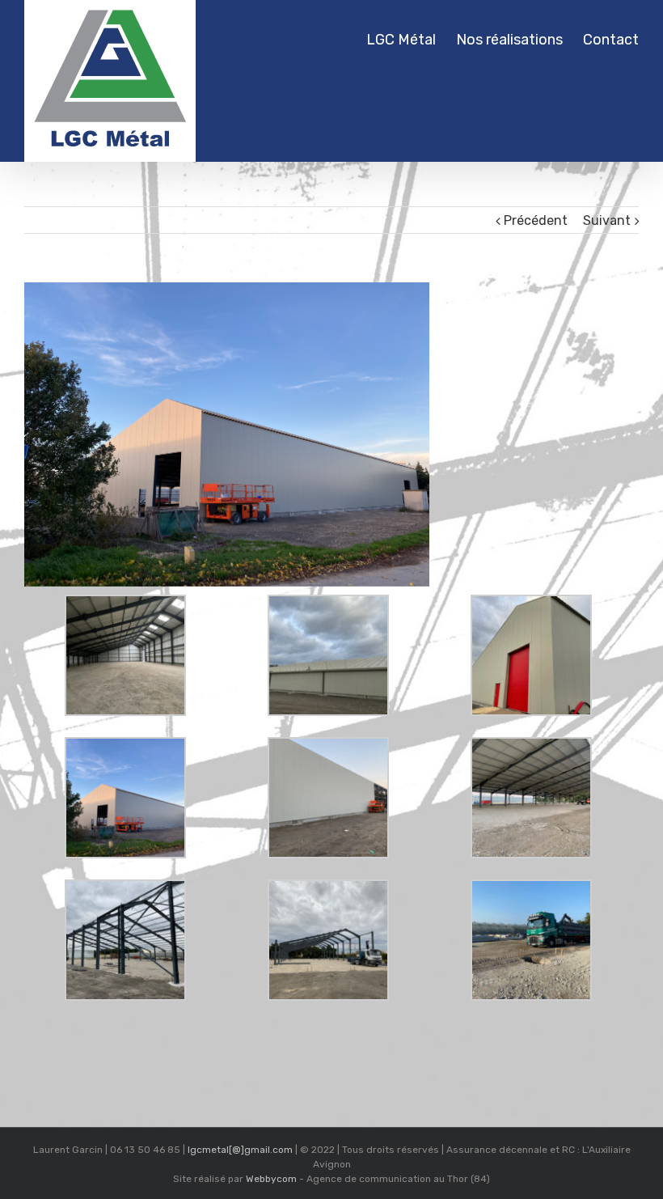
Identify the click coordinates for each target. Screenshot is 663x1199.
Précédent (536, 220)
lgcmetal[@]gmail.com (240, 1149)
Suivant (607, 220)
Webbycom (271, 1178)
